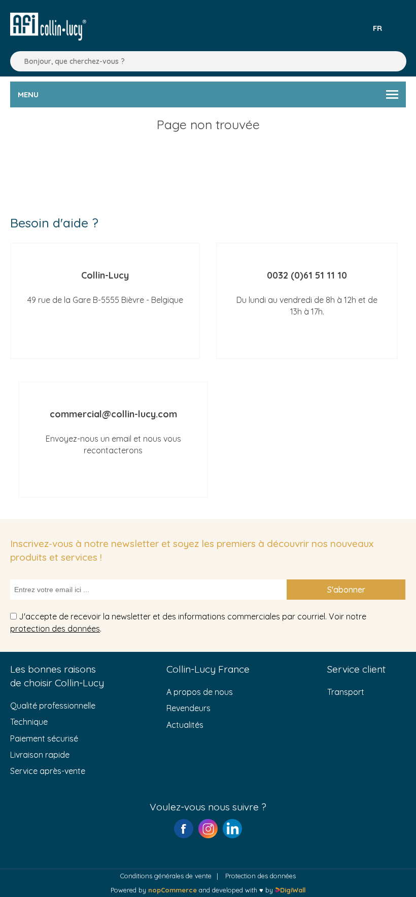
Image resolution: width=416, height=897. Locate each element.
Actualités (184, 725)
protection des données (55, 628)
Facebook (183, 828)
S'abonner (346, 589)
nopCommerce (172, 890)
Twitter (232, 828)
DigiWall (292, 890)
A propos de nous (199, 692)
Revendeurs (188, 708)
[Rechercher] (15, 61)
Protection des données (260, 876)
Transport (345, 692)
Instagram (208, 828)
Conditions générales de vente (166, 876)
